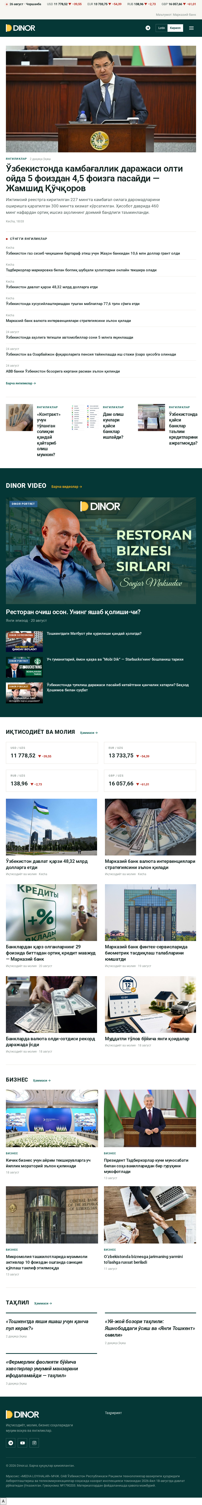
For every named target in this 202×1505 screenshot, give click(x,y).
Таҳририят (113, 1413)
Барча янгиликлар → (21, 383)
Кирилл (175, 28)
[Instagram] (34, 1442)
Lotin (161, 28)
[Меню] (191, 28)
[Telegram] (148, 28)
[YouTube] (22, 1442)
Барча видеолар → (66, 487)
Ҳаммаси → (89, 733)
